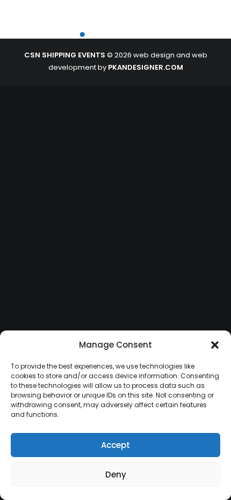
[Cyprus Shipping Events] (83, 26)
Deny (115, 474)
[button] (215, 345)
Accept (115, 445)
